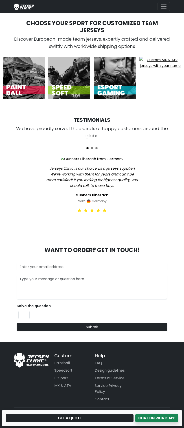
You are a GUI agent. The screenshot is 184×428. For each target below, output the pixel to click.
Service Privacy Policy (108, 388)
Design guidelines (110, 370)
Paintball (62, 363)
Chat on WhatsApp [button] (156, 418)
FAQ (98, 363)
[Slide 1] (87, 148)
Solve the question (34, 305)
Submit (92, 327)
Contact (102, 399)
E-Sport (61, 378)
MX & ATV (62, 385)
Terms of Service (110, 378)
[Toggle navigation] (164, 6)
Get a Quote (69, 418)
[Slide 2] (92, 148)
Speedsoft (63, 370)
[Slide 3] (96, 148)
